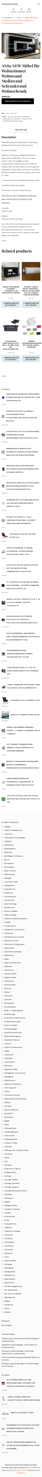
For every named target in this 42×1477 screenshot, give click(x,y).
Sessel (6, 1157)
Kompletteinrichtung (12, 1021)
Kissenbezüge (9, 1014)
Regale (6, 1121)
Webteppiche (9, 1297)
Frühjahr (7, 922)
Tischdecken (9, 1242)
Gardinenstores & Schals (14, 937)
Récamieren (8, 1117)
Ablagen (7, 826)
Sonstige (7, 1176)
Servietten (8, 1154)
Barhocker (8, 852)
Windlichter (8, 1305)
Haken (6, 959)
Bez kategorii (9, 867)
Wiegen (7, 1301)
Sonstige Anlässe (11, 1180)
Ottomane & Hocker (12, 1095)
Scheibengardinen (11, 1132)
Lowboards (8, 1055)
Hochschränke (10, 985)
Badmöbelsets (10, 849)
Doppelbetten (10, 889)
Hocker (7, 992)
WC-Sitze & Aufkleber (13, 1294)
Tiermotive (8, 1235)
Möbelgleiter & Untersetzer (15, 1073)
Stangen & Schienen (12, 1209)
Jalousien (8, 999)
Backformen (9, 845)
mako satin (26, 119)
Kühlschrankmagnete (12, 1036)
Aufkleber (8, 841)
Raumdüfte (8, 1113)
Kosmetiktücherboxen (13, 1032)
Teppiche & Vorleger (12, 1231)
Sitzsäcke (8, 1165)
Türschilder (8, 1249)
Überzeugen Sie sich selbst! (18, 101)
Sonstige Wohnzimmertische (15, 1191)
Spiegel (7, 1202)
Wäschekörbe (9, 1279)
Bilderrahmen (9, 874)
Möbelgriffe (8, 1077)
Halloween (8, 966)
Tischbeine (8, 1238)
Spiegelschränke (10, 1205)
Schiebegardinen (10, 1139)
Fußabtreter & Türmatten (14, 929)
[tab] (21, 130)
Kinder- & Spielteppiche (13, 1010)
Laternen (7, 1043)
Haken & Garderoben (12, 963)
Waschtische (9, 1283)
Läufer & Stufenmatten (13, 1047)
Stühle (6, 1220)
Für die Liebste (10, 926)
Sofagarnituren (10, 1172)
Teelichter (8, 1227)
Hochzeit (7, 988)
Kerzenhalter (9, 1003)
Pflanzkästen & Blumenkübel (15, 1099)
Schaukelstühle (10, 1128)
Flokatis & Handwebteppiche (15, 918)
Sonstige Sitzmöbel (11, 1183)
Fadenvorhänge (10, 915)
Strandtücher (9, 1216)
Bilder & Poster (10, 871)
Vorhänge (8, 1264)
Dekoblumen (9, 885)
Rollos (6, 1124)
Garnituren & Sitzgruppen (14, 944)
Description (21, 130)
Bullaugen (8, 878)
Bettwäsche (9, 863)
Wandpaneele (9, 1271)
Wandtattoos (9, 1275)
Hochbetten (9, 981)
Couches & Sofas (11, 882)
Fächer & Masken (11, 911)
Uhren (6, 1257)
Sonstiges (8, 1194)
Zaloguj (21, 12)
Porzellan (7, 1106)
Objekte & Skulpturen (12, 1084)
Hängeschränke (10, 977)
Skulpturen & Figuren (12, 1169)
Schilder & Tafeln (10, 1143)
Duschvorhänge (10, 904)
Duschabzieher (10, 896)
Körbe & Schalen (10, 1025)
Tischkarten (9, 1246)
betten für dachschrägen (19, 116)
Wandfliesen (9, 1268)
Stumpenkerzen (10, 1224)
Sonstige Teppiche (11, 1187)
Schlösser (8, 1146)
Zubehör (7, 1312)
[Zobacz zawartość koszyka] (29, 9)
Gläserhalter (9, 955)
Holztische (8, 996)
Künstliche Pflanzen (11, 1040)
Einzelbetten (9, 907)
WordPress (21, 1473)
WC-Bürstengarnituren (13, 1286)
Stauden (7, 1213)
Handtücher (9, 970)
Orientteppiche (10, 1088)
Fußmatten (8, 933)
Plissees (7, 1102)
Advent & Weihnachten (13, 830)
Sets (6, 1161)
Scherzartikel (9, 1135)
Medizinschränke (10, 1069)
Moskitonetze (9, 1080)
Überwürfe (8, 1253)
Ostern (7, 1091)
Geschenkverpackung (12, 952)
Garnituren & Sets (11, 940)
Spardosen (8, 1198)
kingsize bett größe (11, 119)
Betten (7, 860)
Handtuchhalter (10, 974)
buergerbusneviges (10, 4)
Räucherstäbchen (11, 1110)
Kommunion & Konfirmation (15, 1018)
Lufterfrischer (9, 1062)
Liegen (6, 1051)
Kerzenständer (10, 1007)
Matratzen (8, 1066)
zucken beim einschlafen (13, 121)
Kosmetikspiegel (10, 1029)
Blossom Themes (21, 1470)
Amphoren (8, 834)
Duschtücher (9, 900)
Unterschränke (10, 1260)
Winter (7, 1308)
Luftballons (8, 1058)
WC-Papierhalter (11, 1290)
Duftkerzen (8, 893)
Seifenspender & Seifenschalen (16, 1150)
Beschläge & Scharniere (13, 856)
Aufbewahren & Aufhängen (15, 838)
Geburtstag (9, 948)
